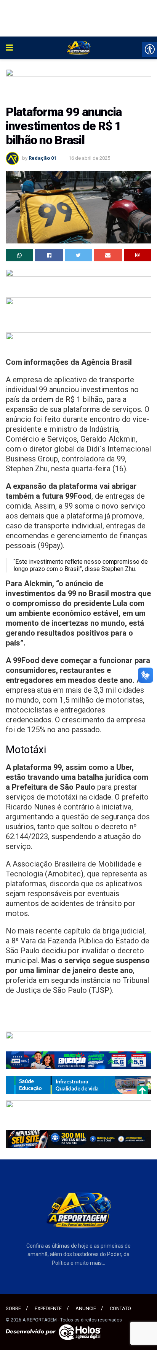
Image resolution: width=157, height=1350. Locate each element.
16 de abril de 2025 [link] (89, 158)
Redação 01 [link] (42, 158)
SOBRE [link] (13, 1308)
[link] (9, 48)
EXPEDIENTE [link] (48, 1308)
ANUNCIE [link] (85, 1308)
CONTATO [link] (120, 1308)
